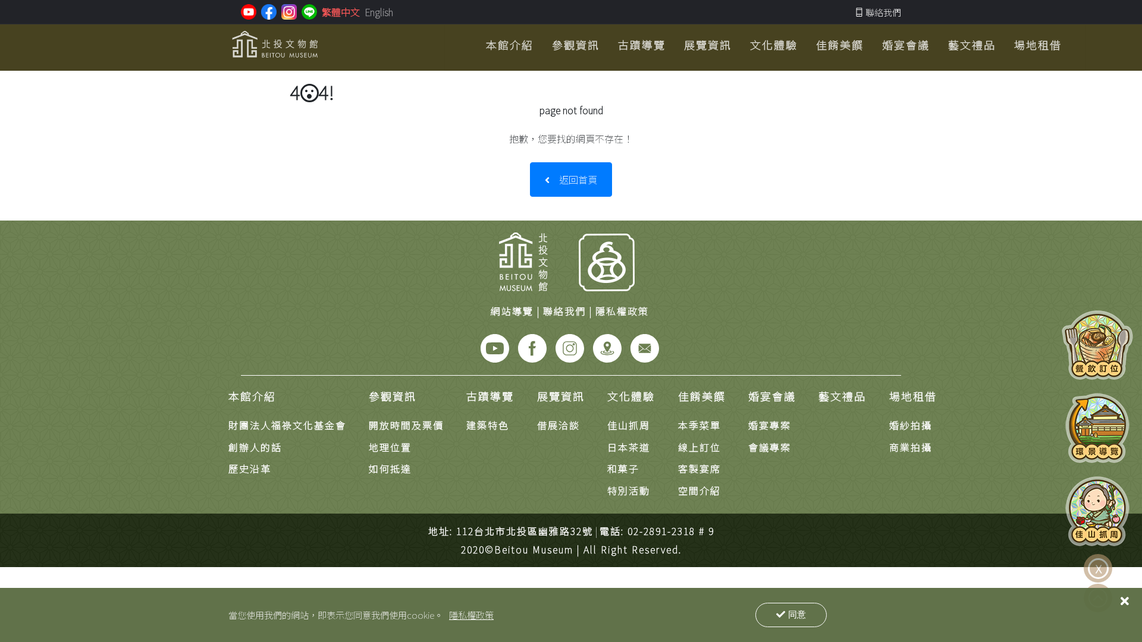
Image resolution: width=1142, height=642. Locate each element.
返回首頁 (578, 179)
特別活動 (628, 490)
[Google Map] (607, 346)
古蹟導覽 (490, 396)
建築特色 (487, 425)
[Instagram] (570, 346)
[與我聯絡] (644, 346)
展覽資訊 (561, 396)
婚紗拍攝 (910, 425)
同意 (797, 614)
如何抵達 (390, 468)
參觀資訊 (392, 396)
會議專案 (769, 447)
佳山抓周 (628, 425)
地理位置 (390, 447)
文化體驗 (631, 396)
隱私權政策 (471, 614)
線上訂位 (699, 447)
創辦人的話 (255, 447)
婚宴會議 (772, 396)
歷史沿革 (249, 468)
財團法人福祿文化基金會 (287, 425)
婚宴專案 (769, 425)
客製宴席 (699, 468)
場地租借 (913, 396)
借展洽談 (558, 425)
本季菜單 (699, 425)
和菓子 (623, 468)
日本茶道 (628, 447)
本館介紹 (252, 396)
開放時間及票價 (406, 425)
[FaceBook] (532, 346)
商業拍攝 (910, 447)
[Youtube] (495, 346)
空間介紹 (699, 490)
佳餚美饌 (702, 396)
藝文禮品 (842, 396)
